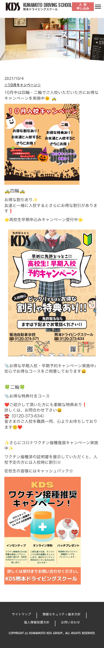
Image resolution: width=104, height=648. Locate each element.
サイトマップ (21, 614)
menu (98, 7)
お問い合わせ (70, 622)
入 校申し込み (83, 6)
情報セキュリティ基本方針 (61, 614)
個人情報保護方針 (36, 622)
